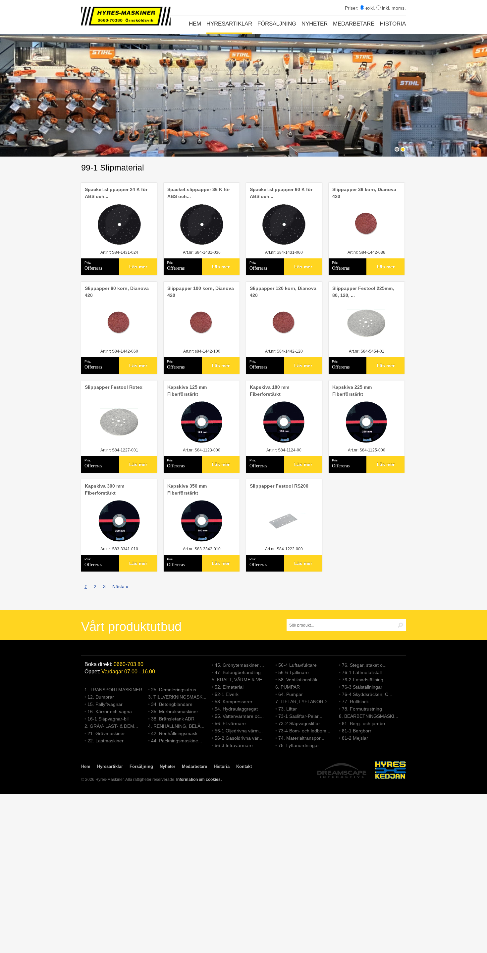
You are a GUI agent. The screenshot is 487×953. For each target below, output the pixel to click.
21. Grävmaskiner (106, 733)
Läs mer (138, 266)
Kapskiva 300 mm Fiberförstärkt (104, 489)
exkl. (369, 8)
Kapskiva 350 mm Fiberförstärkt (187, 489)
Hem (195, 24)
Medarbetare (353, 24)
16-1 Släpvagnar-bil (108, 718)
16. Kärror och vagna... (111, 711)
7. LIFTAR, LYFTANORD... (303, 701)
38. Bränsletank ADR (172, 718)
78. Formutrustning (362, 709)
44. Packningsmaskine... (176, 740)
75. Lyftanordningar (298, 745)
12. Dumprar (100, 697)
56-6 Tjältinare (293, 672)
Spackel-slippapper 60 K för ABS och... (281, 193)
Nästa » (120, 586)
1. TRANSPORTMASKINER (113, 689)
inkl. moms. (393, 8)
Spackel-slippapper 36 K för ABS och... (198, 193)
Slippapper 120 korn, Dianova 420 (283, 292)
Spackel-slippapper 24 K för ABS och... (116, 193)
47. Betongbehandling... (240, 672)
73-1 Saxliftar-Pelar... (300, 716)
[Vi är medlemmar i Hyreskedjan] (390, 771)
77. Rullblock (355, 701)
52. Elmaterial (229, 687)
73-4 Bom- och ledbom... (304, 730)
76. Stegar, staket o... (364, 665)
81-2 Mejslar (355, 738)
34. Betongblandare (171, 704)
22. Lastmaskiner (105, 740)
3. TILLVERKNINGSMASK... (177, 697)
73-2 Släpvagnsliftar (299, 723)
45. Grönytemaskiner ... (239, 665)
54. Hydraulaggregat (236, 709)
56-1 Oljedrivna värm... (239, 730)
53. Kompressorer (233, 701)
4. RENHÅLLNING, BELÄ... (176, 726)
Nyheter (314, 24)
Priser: (352, 8)
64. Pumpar (290, 694)
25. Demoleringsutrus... (175, 689)
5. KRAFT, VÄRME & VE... (239, 679)
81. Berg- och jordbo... (365, 723)
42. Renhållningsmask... (176, 733)
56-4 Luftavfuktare (297, 665)
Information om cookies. (199, 779)
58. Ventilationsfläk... (299, 679)
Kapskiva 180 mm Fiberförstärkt (269, 390)
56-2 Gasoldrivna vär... (238, 738)
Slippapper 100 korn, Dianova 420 (200, 292)
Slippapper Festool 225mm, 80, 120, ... (363, 292)
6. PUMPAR (287, 687)
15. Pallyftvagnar (105, 704)
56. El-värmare (230, 723)
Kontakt (244, 766)
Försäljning (276, 24)
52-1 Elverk (227, 694)
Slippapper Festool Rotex (113, 387)
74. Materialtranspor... (301, 738)
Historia (393, 24)
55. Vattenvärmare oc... (239, 716)
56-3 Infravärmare (234, 745)
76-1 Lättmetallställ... (364, 672)
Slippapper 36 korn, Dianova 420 (364, 193)
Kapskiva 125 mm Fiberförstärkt (187, 390)
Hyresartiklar (229, 24)
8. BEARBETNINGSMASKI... (368, 716)
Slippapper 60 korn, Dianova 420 (117, 292)
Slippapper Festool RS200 (279, 486)
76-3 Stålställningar (362, 687)
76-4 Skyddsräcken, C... (367, 694)
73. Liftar (287, 709)
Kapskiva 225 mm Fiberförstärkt (352, 390)
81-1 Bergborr (356, 730)
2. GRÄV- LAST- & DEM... (111, 726)
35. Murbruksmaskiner (174, 711)
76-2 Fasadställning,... (365, 679)
